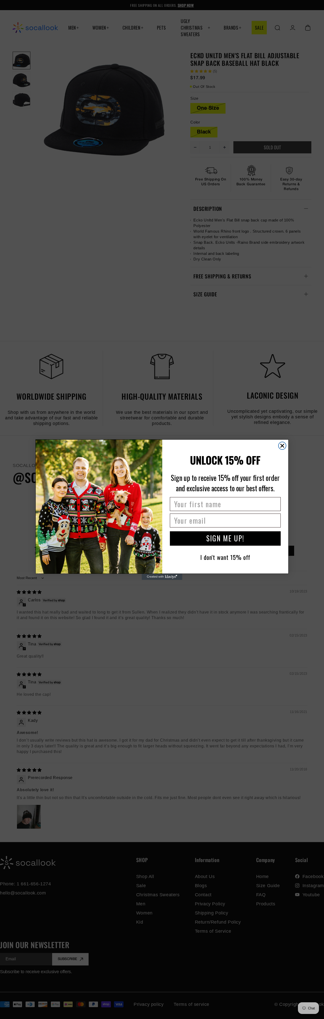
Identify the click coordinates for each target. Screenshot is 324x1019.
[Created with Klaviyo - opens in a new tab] (162, 577)
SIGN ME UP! (225, 538)
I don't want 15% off (225, 557)
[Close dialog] (282, 446)
